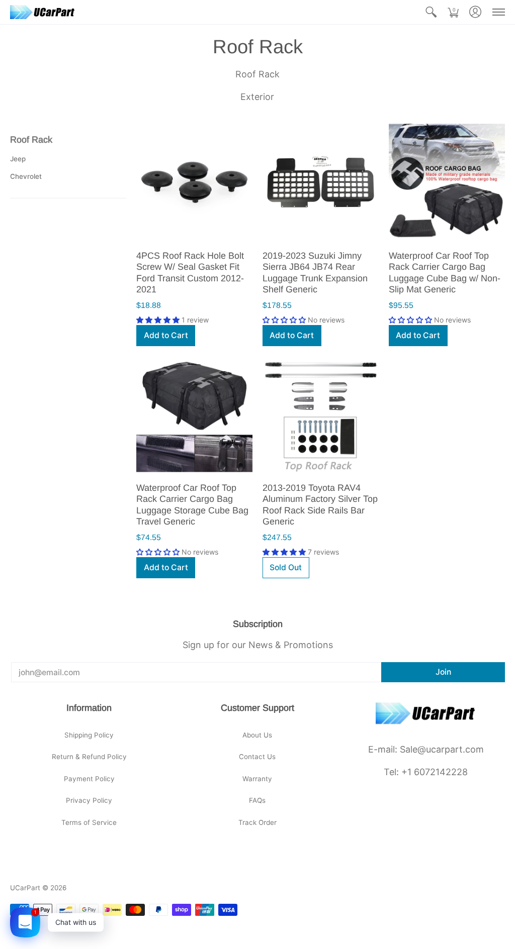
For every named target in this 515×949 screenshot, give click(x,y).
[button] (431, 12)
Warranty (257, 779)
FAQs (257, 800)
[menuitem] (431, 12)
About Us (257, 735)
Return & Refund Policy (89, 757)
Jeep (18, 159)
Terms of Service (89, 822)
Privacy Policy (89, 800)
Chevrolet (26, 176)
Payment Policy (89, 779)
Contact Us (257, 757)
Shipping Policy (89, 735)
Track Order (257, 822)
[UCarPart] (42, 12)
